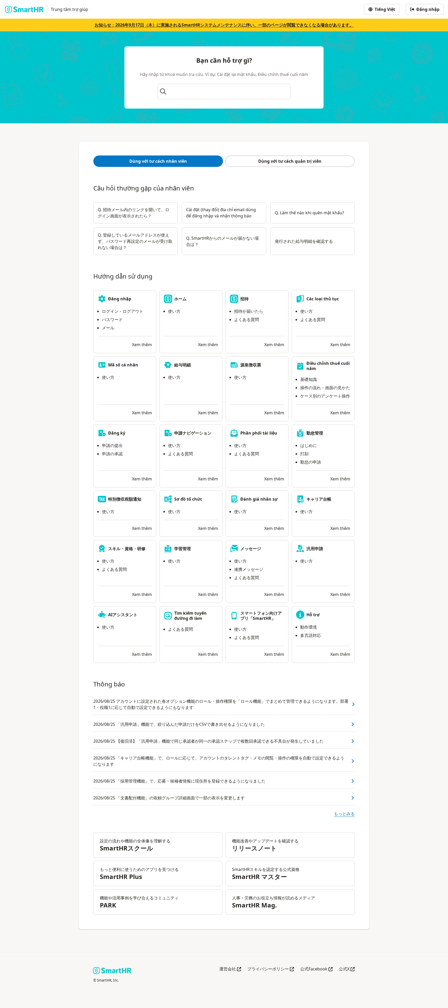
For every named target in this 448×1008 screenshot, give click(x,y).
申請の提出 (112, 445)
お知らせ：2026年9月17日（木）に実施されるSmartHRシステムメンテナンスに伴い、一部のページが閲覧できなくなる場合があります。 (224, 25)
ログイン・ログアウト (122, 311)
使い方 (174, 311)
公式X (347, 969)
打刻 (304, 454)
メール (108, 328)
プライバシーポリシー (270, 969)
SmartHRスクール (126, 848)
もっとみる (344, 814)
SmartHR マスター (259, 877)
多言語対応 (310, 635)
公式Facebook (316, 969)
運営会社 (230, 969)
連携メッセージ (248, 569)
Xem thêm (142, 344)
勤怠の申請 (310, 462)
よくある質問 (246, 319)
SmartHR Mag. (254, 905)
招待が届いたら (248, 311)
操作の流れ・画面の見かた (325, 388)
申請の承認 (112, 454)
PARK (108, 905)
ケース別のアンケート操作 (325, 396)
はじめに (308, 445)
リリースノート (254, 848)
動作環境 (308, 627)
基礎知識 (308, 379)
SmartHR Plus (121, 877)
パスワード (112, 319)
